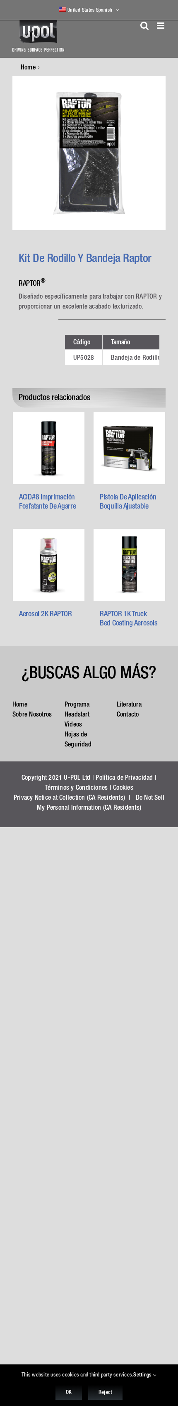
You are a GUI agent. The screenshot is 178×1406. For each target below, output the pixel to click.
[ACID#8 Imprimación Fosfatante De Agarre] (48, 448)
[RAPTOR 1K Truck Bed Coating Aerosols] (129, 565)
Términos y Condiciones (76, 787)
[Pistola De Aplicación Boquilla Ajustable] (129, 448)
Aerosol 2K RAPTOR (45, 613)
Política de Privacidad (124, 777)
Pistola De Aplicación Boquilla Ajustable (128, 501)
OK (69, 1392)
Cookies (123, 787)
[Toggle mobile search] (144, 25)
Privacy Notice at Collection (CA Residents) (69, 797)
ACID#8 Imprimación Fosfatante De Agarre (47, 501)
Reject (105, 1392)
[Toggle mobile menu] (161, 25)
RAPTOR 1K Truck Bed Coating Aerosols (129, 618)
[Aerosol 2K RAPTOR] (48, 565)
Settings (143, 1374)
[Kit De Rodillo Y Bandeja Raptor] (89, 153)
